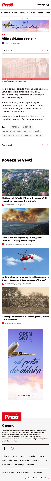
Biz (47, 460)
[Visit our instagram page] (12, 448)
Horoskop (19, 464)
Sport (40, 12)
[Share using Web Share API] (47, 50)
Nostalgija (24, 460)
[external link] (25, 364)
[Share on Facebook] (38, 50)
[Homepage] (7, 4)
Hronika (31, 12)
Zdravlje (30, 464)
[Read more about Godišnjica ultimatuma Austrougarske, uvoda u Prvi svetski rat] (25, 300)
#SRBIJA (15, 127)
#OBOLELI (27, 127)
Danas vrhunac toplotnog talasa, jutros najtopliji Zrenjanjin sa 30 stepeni (22, 239)
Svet (4, 460)
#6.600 (38, 135)
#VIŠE (37, 131)
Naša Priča (37, 460)
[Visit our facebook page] (4, 448)
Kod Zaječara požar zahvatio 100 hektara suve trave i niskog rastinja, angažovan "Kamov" (25, 278)
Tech (22, 12)
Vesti (14, 12)
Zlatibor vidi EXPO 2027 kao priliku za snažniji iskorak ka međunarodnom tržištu (24, 199)
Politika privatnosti (23, 472)
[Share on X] (42, 50)
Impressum (38, 472)
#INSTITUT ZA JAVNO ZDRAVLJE (16, 131)
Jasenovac (7, 464)
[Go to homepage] (25, 416)
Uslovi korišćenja (8, 472)
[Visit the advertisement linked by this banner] (25, 26)
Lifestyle (13, 460)
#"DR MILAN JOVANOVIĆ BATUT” (17, 135)
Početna (5, 12)
